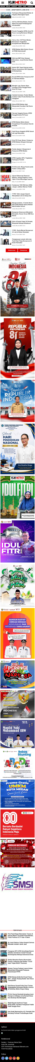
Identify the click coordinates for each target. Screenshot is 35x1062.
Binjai (8, 6)
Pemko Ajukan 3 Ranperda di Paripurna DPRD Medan (21, 150)
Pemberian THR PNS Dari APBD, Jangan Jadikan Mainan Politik (22, 186)
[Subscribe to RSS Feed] (18, 1058)
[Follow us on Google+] (10, 1058)
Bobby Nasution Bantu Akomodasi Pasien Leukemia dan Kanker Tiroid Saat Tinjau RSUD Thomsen (20, 961)
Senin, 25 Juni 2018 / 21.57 (18, 117)
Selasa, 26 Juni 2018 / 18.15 (18, 101)
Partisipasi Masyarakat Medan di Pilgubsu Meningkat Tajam (22, 14)
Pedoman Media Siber (15, 1042)
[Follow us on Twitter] (6, 1058)
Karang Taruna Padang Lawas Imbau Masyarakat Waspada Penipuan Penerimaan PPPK (20, 970)
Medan (2, 6)
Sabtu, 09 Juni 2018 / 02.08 (18, 198)
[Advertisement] (17, 911)
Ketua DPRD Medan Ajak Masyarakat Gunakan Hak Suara (22, 105)
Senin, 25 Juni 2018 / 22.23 (18, 108)
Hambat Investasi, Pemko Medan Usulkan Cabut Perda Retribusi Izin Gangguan (23, 96)
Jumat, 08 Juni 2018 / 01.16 (18, 225)
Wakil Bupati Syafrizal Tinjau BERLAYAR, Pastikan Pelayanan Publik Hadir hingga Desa (21, 1004)
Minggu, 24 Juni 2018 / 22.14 (19, 162)
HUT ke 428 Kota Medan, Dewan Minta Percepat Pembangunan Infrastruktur (22, 23)
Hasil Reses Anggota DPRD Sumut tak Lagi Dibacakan (23, 132)
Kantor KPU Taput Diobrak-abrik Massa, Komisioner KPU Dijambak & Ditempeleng (22, 69)
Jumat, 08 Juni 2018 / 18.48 (18, 218)
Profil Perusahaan (6, 1049)
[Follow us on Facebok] (2, 1058)
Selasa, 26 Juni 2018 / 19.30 (18, 91)
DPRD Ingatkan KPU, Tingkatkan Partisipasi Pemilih (22, 159)
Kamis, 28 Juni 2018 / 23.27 (18, 64)
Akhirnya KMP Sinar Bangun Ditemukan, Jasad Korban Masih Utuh (22, 59)
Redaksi (3, 1042)
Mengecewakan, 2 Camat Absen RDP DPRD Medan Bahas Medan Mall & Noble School (22, 204)
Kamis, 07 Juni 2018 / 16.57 (18, 245)
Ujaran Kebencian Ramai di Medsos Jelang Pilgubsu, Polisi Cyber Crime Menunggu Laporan (22, 177)
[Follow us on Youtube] (14, 1058)
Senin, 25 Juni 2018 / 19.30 (18, 135)
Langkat (14, 6)
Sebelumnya (11, 250)
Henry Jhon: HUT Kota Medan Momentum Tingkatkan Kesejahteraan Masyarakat (21, 41)
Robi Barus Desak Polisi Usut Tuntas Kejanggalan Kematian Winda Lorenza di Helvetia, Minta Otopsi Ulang (20, 987)
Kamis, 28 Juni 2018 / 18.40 (18, 73)
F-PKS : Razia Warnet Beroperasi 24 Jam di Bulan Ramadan (22, 231)
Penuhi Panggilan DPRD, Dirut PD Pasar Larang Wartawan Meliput (22, 32)
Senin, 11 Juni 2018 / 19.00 (18, 189)
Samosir (30, 6)
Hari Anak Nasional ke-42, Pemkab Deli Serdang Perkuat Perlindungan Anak (21, 1012)
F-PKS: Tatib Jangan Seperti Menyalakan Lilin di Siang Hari (21, 195)
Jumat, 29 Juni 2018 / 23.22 (18, 27)
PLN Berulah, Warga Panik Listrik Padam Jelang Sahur (22, 167)
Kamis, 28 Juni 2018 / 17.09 (18, 81)
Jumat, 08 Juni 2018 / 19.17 (18, 208)
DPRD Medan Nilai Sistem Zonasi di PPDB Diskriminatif (22, 50)
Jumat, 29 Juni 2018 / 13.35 (18, 46)
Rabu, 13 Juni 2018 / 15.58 (18, 171)
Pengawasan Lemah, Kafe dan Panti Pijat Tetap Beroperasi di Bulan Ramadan (22, 240)
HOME (8, 10)
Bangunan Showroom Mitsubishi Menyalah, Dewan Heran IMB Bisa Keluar (23, 213)
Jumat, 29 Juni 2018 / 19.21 (18, 35)
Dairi (24, 6)
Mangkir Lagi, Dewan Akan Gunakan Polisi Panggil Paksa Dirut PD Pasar (21, 87)
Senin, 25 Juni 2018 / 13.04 (18, 153)
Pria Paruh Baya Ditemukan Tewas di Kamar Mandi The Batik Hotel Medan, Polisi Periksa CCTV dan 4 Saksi (20, 935)
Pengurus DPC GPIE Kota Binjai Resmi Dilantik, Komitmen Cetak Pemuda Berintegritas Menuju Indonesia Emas (21, 952)
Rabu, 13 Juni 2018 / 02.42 (18, 181)
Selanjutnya (23, 250)
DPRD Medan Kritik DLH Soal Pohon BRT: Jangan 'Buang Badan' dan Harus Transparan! (21, 978)
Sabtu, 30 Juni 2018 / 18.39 (18, 17)
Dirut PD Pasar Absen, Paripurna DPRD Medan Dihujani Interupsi (22, 141)
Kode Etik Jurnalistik (7, 1044)
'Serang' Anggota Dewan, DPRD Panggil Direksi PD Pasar (22, 114)
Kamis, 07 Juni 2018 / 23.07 (18, 234)
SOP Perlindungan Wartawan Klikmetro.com (15, 1046)
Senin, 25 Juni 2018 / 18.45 (18, 144)
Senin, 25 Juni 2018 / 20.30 (18, 128)
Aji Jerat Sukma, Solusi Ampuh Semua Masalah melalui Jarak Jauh (21, 943)
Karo (20, 6)
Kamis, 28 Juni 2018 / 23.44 (18, 53)
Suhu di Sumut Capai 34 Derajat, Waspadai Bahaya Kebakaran (22, 222)
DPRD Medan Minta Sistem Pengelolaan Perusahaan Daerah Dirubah (22, 123)
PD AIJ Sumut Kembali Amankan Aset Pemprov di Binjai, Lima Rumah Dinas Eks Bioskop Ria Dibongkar (20, 995)
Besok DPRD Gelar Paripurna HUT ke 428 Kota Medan (23, 77)
